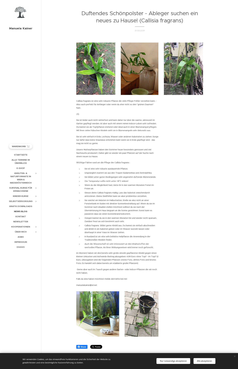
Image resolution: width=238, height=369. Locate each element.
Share (83, 347)
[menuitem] (20, 154)
